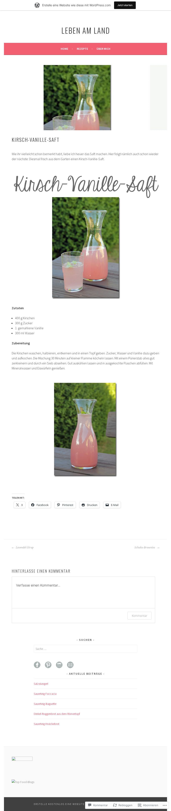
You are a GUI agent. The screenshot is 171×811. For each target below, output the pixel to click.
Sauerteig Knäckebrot (46, 724)
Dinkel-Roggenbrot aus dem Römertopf (57, 714)
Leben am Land (85, 30)
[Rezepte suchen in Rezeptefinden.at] (23, 782)
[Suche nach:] (85, 649)
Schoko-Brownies (145, 547)
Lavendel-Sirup (24, 547)
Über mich (103, 49)
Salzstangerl (41, 684)
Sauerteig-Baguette (45, 704)
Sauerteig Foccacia (45, 694)
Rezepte (82, 49)
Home (64, 49)
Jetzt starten (124, 5)
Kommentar (139, 615)
